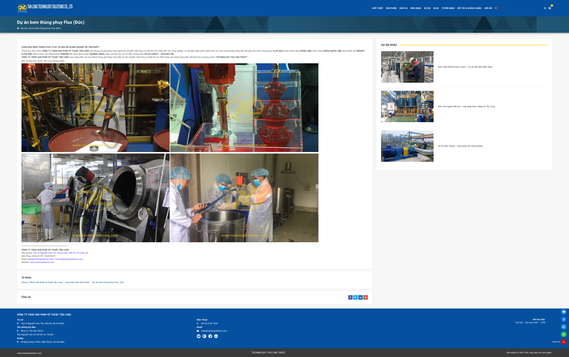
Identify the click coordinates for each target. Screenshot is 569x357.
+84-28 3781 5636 (209, 323)
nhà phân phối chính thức (77, 282)
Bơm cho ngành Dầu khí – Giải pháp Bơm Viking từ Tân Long (466, 106)
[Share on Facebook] (350, 297)
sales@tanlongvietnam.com (40, 259)
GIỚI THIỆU (377, 8)
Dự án (24, 28)
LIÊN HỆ (488, 8)
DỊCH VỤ (403, 8)
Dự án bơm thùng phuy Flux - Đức (108, 282)
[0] (550, 8)
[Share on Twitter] (355, 297)
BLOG (436, 8)
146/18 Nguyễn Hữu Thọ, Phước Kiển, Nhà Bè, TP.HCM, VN (60, 253)
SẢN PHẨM (391, 8)
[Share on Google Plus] (365, 297)
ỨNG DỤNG (415, 8)
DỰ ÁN (427, 8)
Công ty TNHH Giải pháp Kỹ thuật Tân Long (41, 282)
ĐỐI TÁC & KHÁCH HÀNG (469, 8)
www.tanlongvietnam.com (42, 262)
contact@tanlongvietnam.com (69, 259)
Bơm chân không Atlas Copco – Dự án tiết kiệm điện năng (465, 67)
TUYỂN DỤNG (448, 8)
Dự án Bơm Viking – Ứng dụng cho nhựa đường (460, 146)
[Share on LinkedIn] (360, 297)
